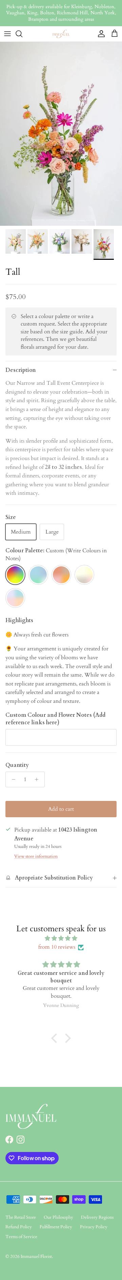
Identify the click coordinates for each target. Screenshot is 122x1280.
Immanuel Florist (36, 1256)
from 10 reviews (56, 947)
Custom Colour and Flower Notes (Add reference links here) (55, 718)
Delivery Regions (97, 1217)
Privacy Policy (93, 1227)
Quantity (17, 765)
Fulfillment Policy (56, 1227)
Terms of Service (21, 1237)
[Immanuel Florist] (61, 34)
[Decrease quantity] (12, 779)
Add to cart (61, 809)
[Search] (22, 33)
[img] (61, 938)
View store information (36, 856)
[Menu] (7, 33)
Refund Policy (18, 1227)
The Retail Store (20, 1217)
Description (20, 370)
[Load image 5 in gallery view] (61, 134)
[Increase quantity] (38, 779)
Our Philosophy (58, 1217)
